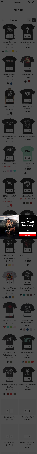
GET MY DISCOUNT (28, 235)
